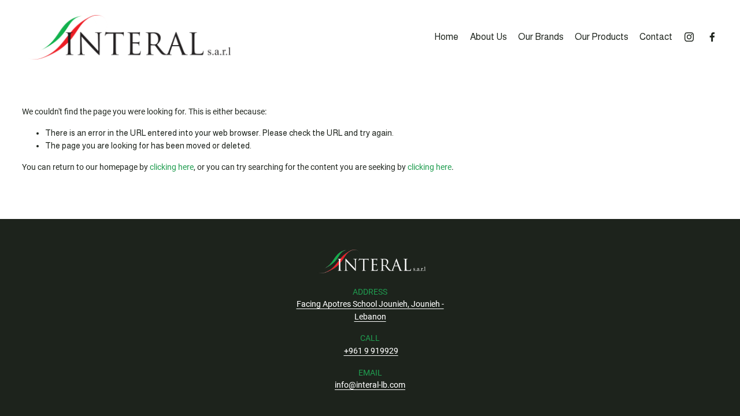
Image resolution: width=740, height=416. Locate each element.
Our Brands (541, 37)
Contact (655, 37)
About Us (488, 37)
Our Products (601, 37)
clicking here (172, 167)
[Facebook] (712, 37)
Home (446, 37)
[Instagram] (689, 37)
